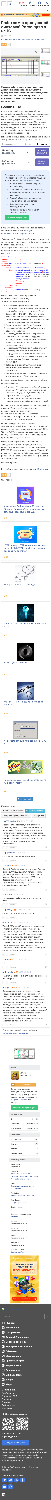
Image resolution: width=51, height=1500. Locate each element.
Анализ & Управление (17, 1337)
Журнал (10, 1323)
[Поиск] (9, 3)
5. (3, 910)
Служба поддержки (16, 1414)
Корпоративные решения (19, 1346)
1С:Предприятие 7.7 (19, 1202)
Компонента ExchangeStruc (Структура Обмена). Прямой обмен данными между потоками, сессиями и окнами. (25, 509)
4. (3, 894)
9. (3, 987)
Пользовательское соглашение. (17, 1458)
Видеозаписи (13, 1370)
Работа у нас (8, 1405)
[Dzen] (22, 1480)
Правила (6, 1399)
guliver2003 (12, 853)
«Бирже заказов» (30, 180)
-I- (7, 959)
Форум (9, 1379)
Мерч (9, 1384)
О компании (8, 1389)
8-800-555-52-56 (11, 1433)
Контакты (7, 1408)
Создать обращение (15, 1442)
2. (3, 853)
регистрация (8, 1033)
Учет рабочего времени (21, 1179)
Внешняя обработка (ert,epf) (23, 1195)
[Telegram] (4, 1480)
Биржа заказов (14, 1375)
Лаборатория (13, 1332)
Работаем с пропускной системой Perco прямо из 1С (24, 26)
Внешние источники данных (22, 1174)
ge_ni (9, 865)
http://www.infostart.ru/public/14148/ (18, 233)
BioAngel (28, 230)
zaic (8, 922)
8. (3, 972)
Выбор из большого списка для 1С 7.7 (23, 584)
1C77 (13, 1210)
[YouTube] (4, 1487)
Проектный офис (15, 1360)
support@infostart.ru (13, 1436)
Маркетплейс (13, 1356)
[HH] (16, 1480)
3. (3, 865)
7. (3, 959)
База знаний (12, 1327)
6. (3, 922)
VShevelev (11, 821)
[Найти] (46, 1316)
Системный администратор (23, 1186)
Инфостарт (42, 469)
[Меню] (3, 3)
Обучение (11, 1351)
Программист (16, 1188)
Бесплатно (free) (18, 1252)
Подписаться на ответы (13, 811)
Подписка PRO (9, 1396)
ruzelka (10, 972)
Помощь (6, 1402)
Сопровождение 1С (16, 1342)
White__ (10, 894)
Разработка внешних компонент (24, 1176)
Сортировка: (16, 816)
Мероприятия (13, 1365)
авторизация (21, 1033)
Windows (14, 1216)
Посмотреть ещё (24, 799)
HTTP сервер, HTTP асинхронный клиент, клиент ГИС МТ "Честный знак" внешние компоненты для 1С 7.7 (25, 548)
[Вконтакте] (10, 1480)
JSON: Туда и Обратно (15, 662)
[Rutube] (10, 1487)
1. (3, 821)
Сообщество (8, 1393)
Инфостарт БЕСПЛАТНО (30, 139)
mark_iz (10, 910)
